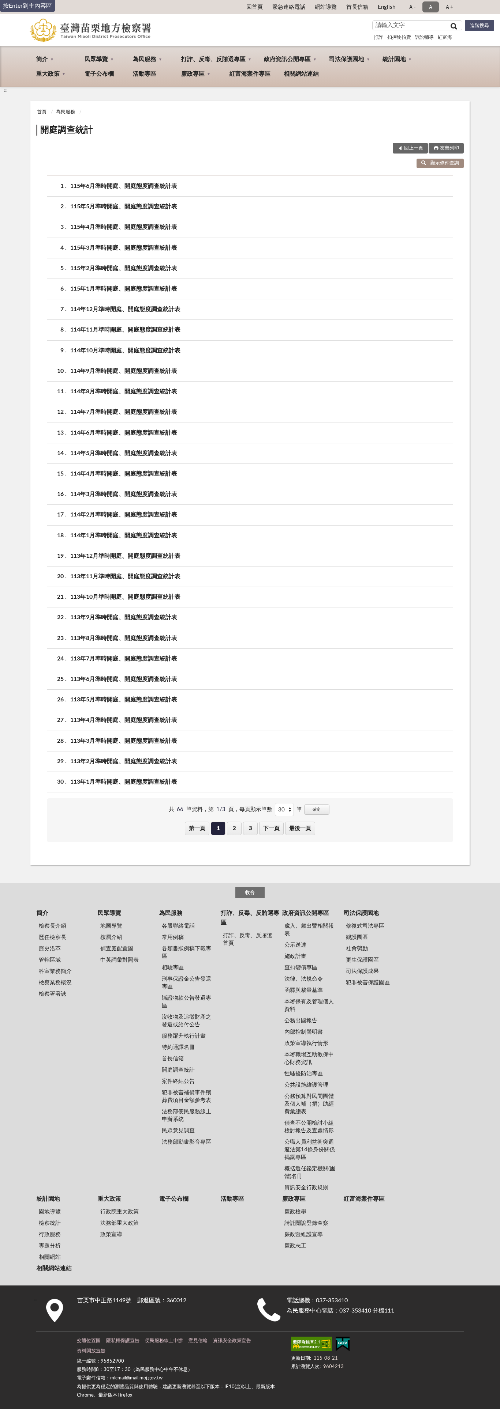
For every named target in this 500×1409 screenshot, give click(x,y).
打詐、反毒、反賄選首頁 (247, 939)
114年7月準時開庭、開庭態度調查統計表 (123, 412)
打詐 (378, 37)
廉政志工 (295, 1246)
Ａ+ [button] (449, 7)
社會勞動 (357, 948)
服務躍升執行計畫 (184, 1036)
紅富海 (445, 37)
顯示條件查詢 (444, 163)
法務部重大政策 (119, 1223)
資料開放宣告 (91, 1351)
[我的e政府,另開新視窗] (343, 1345)
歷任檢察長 (52, 937)
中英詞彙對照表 (119, 960)
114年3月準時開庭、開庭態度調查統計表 (123, 494)
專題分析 (50, 1246)
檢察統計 (50, 1223)
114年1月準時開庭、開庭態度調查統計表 (123, 535)
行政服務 (50, 1234)
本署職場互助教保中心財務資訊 (309, 1058)
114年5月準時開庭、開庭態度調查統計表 (123, 453)
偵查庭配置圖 (116, 948)
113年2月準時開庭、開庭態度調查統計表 (123, 761)
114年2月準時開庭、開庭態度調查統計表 (123, 515)
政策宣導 (111, 1234)
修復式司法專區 (365, 926)
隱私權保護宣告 (122, 1340)
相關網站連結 (301, 74)
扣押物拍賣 (399, 37)
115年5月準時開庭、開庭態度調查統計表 (123, 206)
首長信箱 (357, 7)
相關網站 (50, 1257)
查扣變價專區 (300, 967)
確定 (317, 809)
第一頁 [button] (197, 828)
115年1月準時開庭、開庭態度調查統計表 (123, 289)
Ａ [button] (430, 7)
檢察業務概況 (55, 982)
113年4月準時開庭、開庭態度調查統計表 (123, 720)
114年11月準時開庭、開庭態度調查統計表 (125, 330)
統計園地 (394, 59)
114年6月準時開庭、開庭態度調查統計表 (123, 433)
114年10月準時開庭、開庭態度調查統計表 (125, 350)
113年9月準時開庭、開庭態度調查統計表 (123, 617)
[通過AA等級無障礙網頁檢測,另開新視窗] (311, 1345)
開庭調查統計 (66, 130)
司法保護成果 (362, 971)
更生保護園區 (362, 960)
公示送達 (295, 945)
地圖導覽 (111, 926)
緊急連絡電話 (288, 7)
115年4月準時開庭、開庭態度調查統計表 (123, 227)
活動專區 (144, 74)
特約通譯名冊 (178, 1047)
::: (5, 90)
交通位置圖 (89, 1340)
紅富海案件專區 (250, 74)
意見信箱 (198, 1340)
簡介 (42, 59)
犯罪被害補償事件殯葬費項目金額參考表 (186, 1096)
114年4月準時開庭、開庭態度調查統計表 (123, 474)
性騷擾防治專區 (303, 1073)
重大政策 (48, 74)
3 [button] (250, 828)
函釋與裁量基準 (303, 990)
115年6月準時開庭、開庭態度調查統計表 (123, 186)
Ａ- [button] (412, 7)
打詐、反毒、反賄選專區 (213, 59)
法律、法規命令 (303, 979)
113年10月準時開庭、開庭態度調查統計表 (125, 597)
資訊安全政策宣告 (232, 1340)
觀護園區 (357, 937)
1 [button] (218, 828)
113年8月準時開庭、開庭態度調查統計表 (123, 638)
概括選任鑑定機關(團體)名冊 (309, 1172)
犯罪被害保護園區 (368, 982)
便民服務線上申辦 (164, 1340)
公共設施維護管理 (306, 1085)
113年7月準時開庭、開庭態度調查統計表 (123, 659)
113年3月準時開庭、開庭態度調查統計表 (123, 741)
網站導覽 (326, 7)
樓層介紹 (111, 937)
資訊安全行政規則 (306, 1187)
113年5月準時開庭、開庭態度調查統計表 (123, 699)
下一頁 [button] (271, 828)
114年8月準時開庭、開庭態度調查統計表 (123, 391)
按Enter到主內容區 (27, 6)
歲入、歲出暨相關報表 (309, 929)
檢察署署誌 (52, 994)
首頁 (41, 112)
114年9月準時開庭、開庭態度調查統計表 (123, 371)
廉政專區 (193, 74)
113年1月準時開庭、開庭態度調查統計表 (123, 782)
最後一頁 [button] (300, 828)
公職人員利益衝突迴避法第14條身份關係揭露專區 (309, 1149)
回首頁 (254, 7)
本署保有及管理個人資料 (309, 1005)
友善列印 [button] (449, 148)
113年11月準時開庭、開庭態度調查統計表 (125, 576)
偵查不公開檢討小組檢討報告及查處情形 (309, 1126)
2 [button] (234, 828)
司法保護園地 (346, 59)
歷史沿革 (50, 948)
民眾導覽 (96, 59)
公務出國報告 (300, 1020)
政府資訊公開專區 (287, 59)
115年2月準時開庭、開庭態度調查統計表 (123, 268)
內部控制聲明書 (303, 1032)
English (386, 7)
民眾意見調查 (178, 1130)
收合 (250, 892)
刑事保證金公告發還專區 (186, 982)
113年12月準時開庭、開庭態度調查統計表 (125, 556)
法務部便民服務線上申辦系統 (186, 1115)
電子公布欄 (99, 74)
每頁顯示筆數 (255, 809)
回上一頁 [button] (413, 148)
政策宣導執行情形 (306, 1043)
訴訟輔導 (424, 37)
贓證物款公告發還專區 (186, 1001)
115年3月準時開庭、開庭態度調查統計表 (123, 248)
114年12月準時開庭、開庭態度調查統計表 (125, 309)
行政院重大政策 (119, 1212)
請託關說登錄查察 (306, 1223)
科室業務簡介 (55, 971)
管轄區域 (50, 960)
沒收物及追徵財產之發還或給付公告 (186, 1020)
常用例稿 (173, 937)
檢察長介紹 (52, 926)
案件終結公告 (178, 1081)
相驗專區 (173, 967)
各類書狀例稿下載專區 (186, 952)
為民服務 (144, 59)
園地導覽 (50, 1212)
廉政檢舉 (295, 1212)
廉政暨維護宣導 (303, 1234)
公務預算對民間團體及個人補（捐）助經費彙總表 (309, 1104)
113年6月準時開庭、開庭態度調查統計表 (123, 679)
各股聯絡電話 (178, 926)
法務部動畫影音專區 (186, 1142)
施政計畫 (295, 956)
